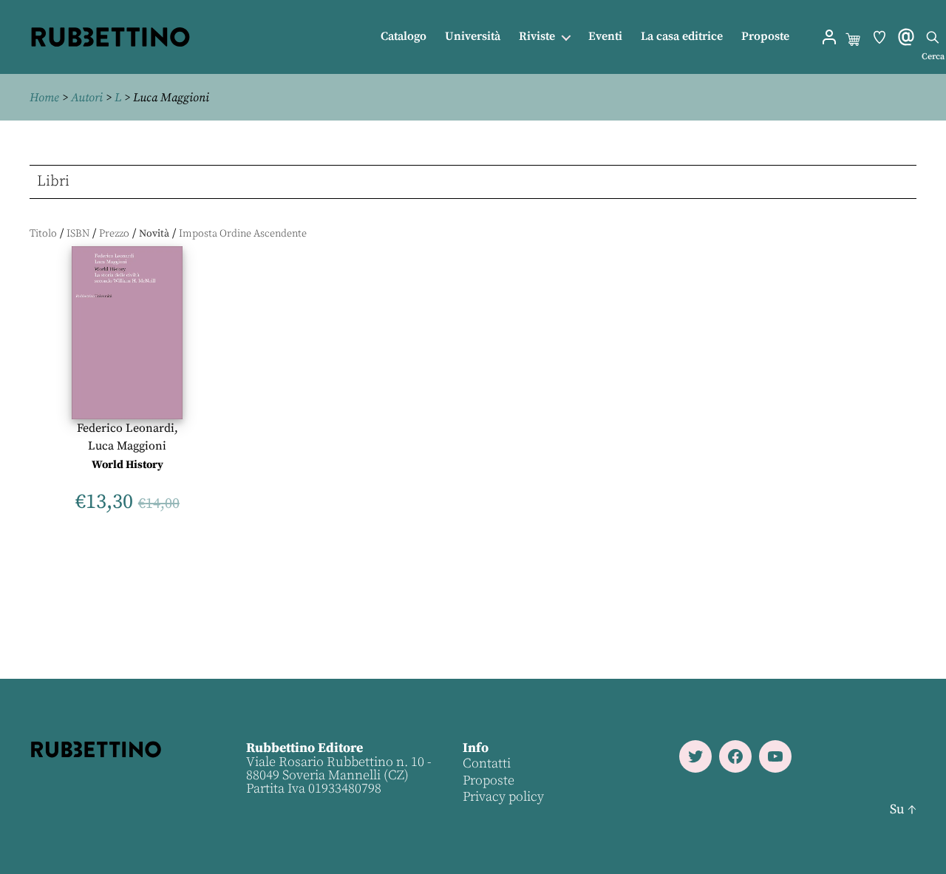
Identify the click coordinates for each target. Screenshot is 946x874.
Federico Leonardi (125, 428)
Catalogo (403, 37)
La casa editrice (682, 37)
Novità (154, 233)
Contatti (487, 763)
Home (44, 97)
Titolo (43, 233)
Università (472, 37)
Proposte (765, 37)
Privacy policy (503, 796)
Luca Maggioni (127, 445)
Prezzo (114, 233)
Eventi (605, 37)
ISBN (78, 233)
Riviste (537, 37)
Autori (87, 97)
